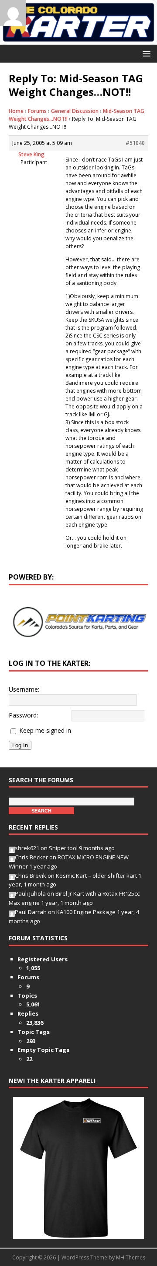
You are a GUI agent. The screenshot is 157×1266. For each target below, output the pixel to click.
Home (16, 111)
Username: (24, 689)
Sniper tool (63, 848)
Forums (37, 111)
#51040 (135, 143)
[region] (78, 622)
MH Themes (130, 1257)
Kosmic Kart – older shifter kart (96, 875)
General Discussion (75, 111)
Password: (23, 715)
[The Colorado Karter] (78, 39)
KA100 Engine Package (86, 912)
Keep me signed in (45, 730)
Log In (20, 745)
